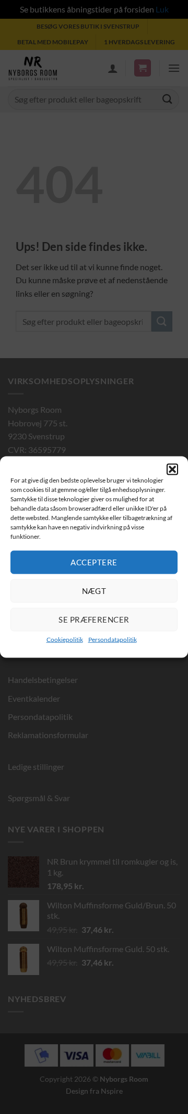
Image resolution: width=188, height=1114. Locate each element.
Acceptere (93, 562)
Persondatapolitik (112, 639)
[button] (172, 469)
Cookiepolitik (64, 639)
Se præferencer (93, 619)
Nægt (94, 591)
